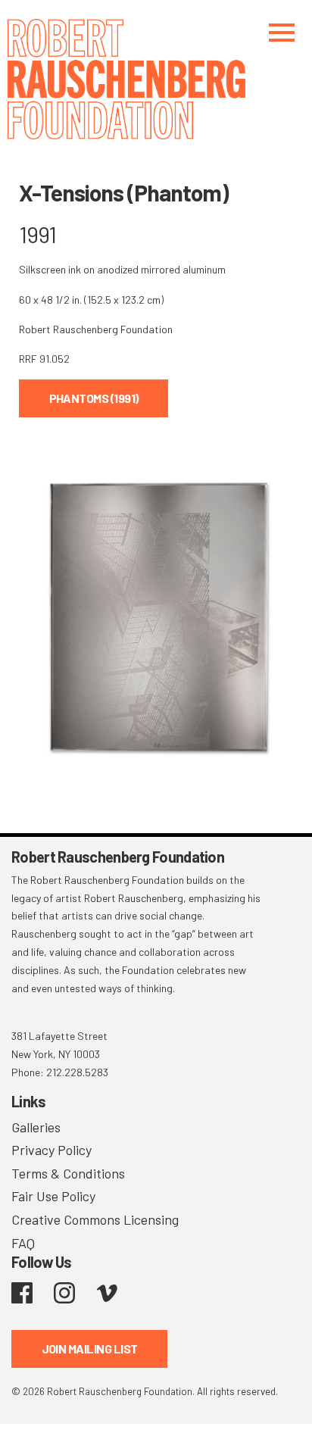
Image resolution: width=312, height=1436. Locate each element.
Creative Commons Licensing (95, 1219)
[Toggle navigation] (281, 32)
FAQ (23, 1243)
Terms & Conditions (68, 1173)
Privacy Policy (51, 1149)
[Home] (156, 79)
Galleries (36, 1127)
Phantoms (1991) (94, 398)
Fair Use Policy (53, 1196)
